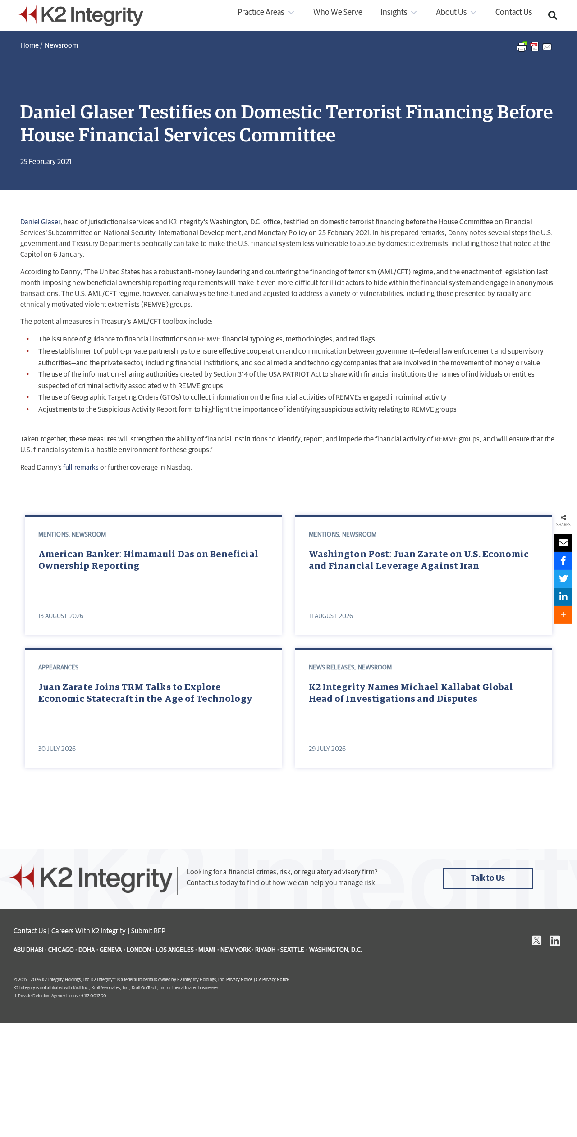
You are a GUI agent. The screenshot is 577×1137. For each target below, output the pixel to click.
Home (29, 45)
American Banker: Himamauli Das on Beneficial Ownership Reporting (148, 560)
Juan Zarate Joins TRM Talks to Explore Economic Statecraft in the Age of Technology (145, 693)
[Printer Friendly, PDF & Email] (535, 51)
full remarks (81, 467)
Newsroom (61, 45)
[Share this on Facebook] (563, 561)
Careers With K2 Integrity (88, 931)
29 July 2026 (327, 749)
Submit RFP (148, 931)
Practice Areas (261, 13)
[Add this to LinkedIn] (563, 597)
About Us (451, 13)
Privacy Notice (239, 980)
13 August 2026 (60, 616)
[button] (553, 15)
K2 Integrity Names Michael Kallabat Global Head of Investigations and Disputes (411, 693)
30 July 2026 (57, 749)
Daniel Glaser (40, 222)
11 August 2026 (331, 616)
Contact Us (513, 13)
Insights (393, 13)
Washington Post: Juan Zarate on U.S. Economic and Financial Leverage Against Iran (419, 560)
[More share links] (563, 615)
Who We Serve (338, 13)
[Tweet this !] (563, 579)
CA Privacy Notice (272, 980)
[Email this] (563, 543)
